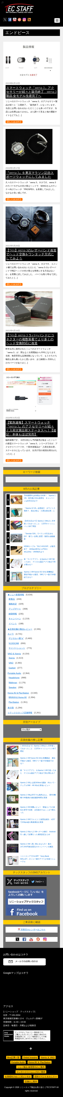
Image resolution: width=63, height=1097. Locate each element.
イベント (13, 623)
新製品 (12, 599)
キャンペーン (15, 618)
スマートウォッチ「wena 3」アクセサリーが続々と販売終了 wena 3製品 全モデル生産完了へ (31, 92)
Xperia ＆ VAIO (48, 1057)
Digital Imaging (30, 1057)
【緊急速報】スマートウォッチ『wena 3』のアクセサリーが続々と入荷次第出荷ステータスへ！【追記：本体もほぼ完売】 (31, 428)
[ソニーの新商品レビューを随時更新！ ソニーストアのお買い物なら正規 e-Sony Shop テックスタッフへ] (19, 12)
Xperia (12, 658)
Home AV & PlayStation (18, 693)
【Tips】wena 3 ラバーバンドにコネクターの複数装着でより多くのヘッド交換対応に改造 (30, 339)
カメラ (11, 634)
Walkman (13, 682)
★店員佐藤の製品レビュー (20, 629)
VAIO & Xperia (14, 653)
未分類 (11, 708)
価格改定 (13, 604)
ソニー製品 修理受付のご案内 (31, 1067)
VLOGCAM (14, 643)
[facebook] (10, 20)
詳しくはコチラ (14, 121)
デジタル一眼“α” (16, 638)
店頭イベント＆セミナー (45, 1076)
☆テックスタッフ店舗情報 (20, 712)
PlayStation (14, 702)
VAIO (11, 663)
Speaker (12, 687)
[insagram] (24, 20)
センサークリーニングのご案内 (31, 1072)
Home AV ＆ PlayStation (39, 1062)
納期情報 (13, 614)
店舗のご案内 (31, 1081)
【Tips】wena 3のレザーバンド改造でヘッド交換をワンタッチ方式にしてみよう (31, 254)
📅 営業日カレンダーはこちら (31, 929)
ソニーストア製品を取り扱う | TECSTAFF (38, 1087)
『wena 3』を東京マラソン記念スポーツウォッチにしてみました (30, 175)
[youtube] (14, 20)
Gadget (12, 668)
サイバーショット (17, 648)
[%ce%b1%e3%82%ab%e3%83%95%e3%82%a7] (19, 20)
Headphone (14, 677)
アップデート (15, 609)
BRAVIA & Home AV (18, 697)
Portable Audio (14, 673)
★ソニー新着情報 (16, 594)
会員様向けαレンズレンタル (18, 1076)
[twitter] (5, 20)
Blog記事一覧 (13, 1057)
